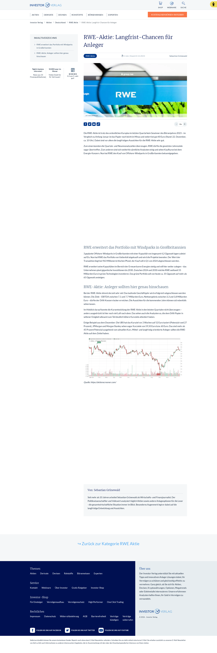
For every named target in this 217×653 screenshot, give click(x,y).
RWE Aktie (73, 22)
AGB (85, 616)
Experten (113, 15)
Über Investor (61, 587)
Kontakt (34, 587)
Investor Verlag (36, 22)
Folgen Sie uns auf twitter (83, 630)
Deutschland (60, 22)
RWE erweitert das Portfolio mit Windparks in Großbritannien (55, 46)
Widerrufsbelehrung (69, 616)
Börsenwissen (95, 15)
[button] (213, 4)
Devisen (62, 15)
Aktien (35, 15)
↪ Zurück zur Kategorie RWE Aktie (108, 543)
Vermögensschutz (76, 602)
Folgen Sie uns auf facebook (48, 630)
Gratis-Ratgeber (79, 587)
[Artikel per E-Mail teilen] (94, 124)
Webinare (46, 587)
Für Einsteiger (36, 602)
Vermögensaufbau (55, 602)
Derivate (48, 15)
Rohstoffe (77, 15)
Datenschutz (50, 616)
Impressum (35, 616)
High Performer (95, 602)
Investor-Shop (97, 587)
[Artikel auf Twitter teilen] (89, 124)
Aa (180, 124)
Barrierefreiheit (98, 616)
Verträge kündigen (114, 618)
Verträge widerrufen (128, 618)
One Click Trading (115, 602)
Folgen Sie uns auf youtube (117, 630)
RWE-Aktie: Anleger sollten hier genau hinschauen (52, 54)
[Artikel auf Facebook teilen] (85, 124)
